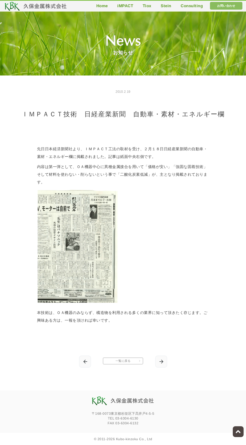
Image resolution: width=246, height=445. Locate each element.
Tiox (147, 6)
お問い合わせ (226, 5)
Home (102, 6)
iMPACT (125, 6)
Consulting (192, 6)
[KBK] (36, 7)
